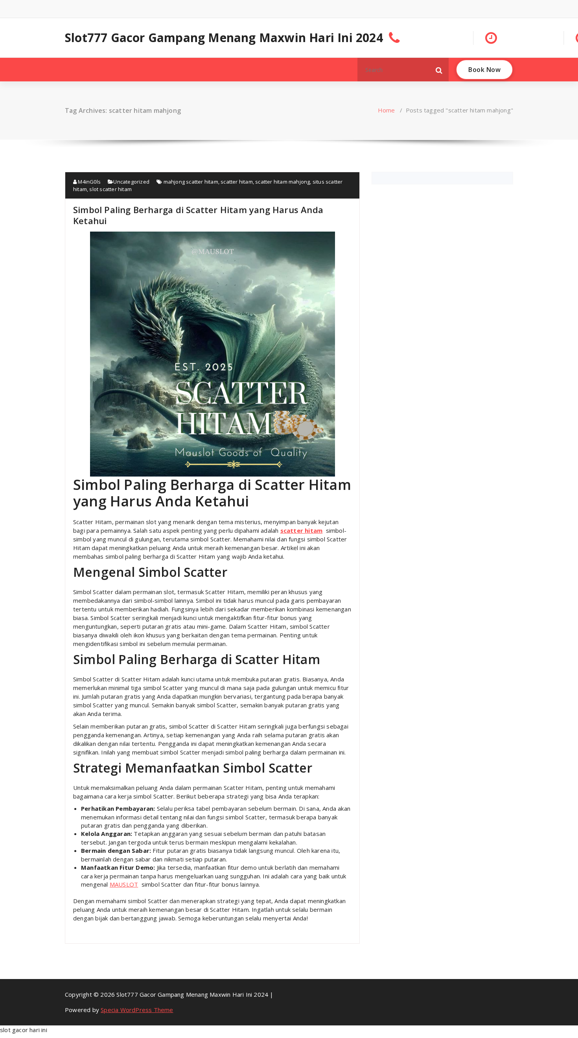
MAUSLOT (124, 884)
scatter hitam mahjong (282, 181)
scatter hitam (237, 181)
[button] (439, 69)
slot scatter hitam (110, 189)
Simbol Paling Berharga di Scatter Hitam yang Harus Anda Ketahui (198, 215)
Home (386, 110)
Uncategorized (131, 181)
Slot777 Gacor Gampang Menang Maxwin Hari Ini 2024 (224, 38)
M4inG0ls (89, 181)
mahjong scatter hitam (191, 181)
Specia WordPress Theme (137, 1010)
